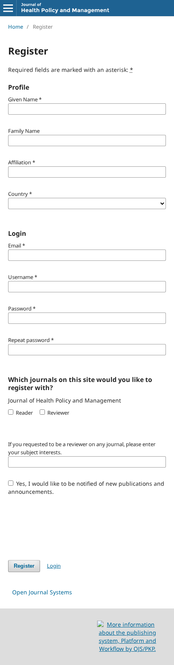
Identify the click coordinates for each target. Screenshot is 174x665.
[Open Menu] (8, 8)
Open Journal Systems (42, 592)
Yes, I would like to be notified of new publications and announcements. (86, 487)
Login (54, 565)
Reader (24, 412)
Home (15, 26)
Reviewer (57, 412)
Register (24, 566)
